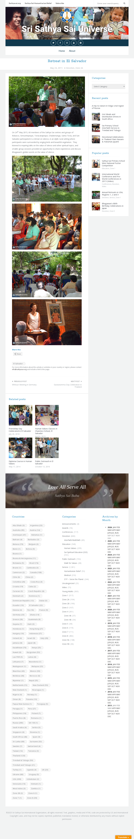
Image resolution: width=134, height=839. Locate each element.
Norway (32, 694)
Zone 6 (32, 793)
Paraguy (18, 709)
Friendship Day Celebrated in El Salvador (20, 429)
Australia (18, 530)
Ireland (17, 638)
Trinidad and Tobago (24, 765)
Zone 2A (79, 68)
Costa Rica (36, 582)
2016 (110, 664)
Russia (18, 723)
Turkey (17, 770)
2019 (110, 623)
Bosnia (17, 554)
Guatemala (34, 619)
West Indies (19, 788)
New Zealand (40, 685)
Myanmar (18, 680)
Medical (67, 575)
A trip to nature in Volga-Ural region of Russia (108, 106)
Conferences (106, 184)
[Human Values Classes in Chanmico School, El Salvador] (53, 415)
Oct (113, 549)
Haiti (31, 624)
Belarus (18, 544)
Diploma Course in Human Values (20, 462)
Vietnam (36, 784)
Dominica (34, 596)
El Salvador (18, 364)
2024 (110, 554)
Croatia (18, 586)
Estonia (17, 610)
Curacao (18, 591)
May (118, 530)
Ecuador (18, 605)
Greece (18, 619)
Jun (109, 533)
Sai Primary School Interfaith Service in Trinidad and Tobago (111, 128)
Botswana (18, 563)
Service (112, 197)
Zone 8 (32, 798)
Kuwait (17, 652)
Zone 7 (17, 798)
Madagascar (19, 666)
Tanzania (33, 751)
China (29, 577)
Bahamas (37, 535)
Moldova (18, 676)
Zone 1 (112, 168)
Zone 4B (67, 619)
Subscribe (60, 3)
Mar (110, 530)
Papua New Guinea (22, 704)
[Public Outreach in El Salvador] (53, 447)
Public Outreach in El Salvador (44, 462)
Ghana (34, 615)
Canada (36, 572)
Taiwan (18, 751)
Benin (16, 549)
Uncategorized (68, 583)
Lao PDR (18, 657)
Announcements (69, 524)
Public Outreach (69, 559)
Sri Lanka (18, 741)
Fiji (30, 610)
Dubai (43, 601)
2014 (110, 691)
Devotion (70, 68)
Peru (32, 709)
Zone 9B (65, 644)
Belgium (33, 544)
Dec (109, 552)
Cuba (32, 586)
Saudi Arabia (20, 727)
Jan (114, 527)
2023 (110, 568)
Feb (118, 527)
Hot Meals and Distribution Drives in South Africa (111, 116)
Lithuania (18, 662)
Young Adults (67, 591)
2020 (110, 609)
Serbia (36, 727)
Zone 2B (18, 793)
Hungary (18, 633)
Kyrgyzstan (33, 652)
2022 (110, 582)
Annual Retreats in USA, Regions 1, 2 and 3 (112, 193)
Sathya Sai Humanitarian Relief (38, 3)
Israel (31, 638)
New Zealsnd (20, 690)
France (43, 610)
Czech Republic (36, 591)
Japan (31, 643)
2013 (110, 705)
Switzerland (34, 746)
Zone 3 (65, 607)
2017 (110, 650)
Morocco (35, 676)
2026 (110, 527)
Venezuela (19, 784)
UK (45, 770)
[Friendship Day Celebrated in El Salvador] (26, 415)
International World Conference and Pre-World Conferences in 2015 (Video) (111, 177)
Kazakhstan (19, 648)
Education (105, 168)
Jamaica (17, 643)
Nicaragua (38, 690)
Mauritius (19, 671)
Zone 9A (65, 640)
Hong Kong (36, 629)
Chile (16, 577)
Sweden (17, 746)
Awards (65, 528)
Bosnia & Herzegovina (24, 558)
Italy (44, 638)
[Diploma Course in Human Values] (26, 447)
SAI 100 (33, 723)
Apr (114, 530)
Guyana (17, 624)
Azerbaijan (19, 535)
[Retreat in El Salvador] (47, 101)
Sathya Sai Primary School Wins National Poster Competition (113, 163)
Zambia (35, 788)
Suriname (36, 741)
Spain (36, 737)
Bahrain (17, 539)
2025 (110, 541)
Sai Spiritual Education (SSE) (76, 552)
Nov (118, 549)
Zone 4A (67, 615)
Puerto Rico (19, 718)
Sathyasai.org (15, 3)
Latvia (32, 657)
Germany (18, 615)
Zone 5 (112, 211)
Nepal (33, 680)
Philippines (19, 713)
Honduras (18, 629)
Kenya (36, 648)
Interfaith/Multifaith (72, 540)
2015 (110, 678)
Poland (36, 713)
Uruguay (34, 774)
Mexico (35, 671)
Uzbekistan (33, 779)
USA (17, 779)
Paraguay (42, 704)
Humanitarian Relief (72, 571)
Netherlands (20, 685)
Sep (109, 549)
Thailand (19, 756)
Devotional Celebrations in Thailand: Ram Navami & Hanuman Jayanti (113, 139)
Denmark (18, 596)
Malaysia (37, 666)
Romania (36, 718)
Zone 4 (65, 611)
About (72, 50)
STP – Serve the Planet (73, 579)
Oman (17, 699)
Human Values (70, 548)
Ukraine (18, 774)
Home (62, 50)
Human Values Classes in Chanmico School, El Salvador (46, 431)
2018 (110, 637)
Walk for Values (70, 563)
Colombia (19, 582)
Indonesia (35, 633)
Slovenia (35, 732)
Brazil (34, 563)
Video (104, 186)
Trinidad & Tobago (23, 760)
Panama (31, 699)
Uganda (31, 770)
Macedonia (35, 662)
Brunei (17, 568)
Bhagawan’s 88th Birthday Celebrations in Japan (112, 205)
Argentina (36, 525)
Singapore (18, 732)
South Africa (20, 737)
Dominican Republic (23, 601)
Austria (35, 530)
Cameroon (19, 572)
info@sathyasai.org (19, 369)
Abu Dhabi (19, 525)
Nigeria (17, 694)
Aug (117, 533)
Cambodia (32, 568)
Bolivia (30, 549)
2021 (110, 596)
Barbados (33, 539)
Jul (112, 533)
